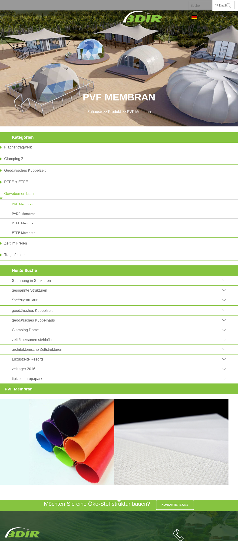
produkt (114, 112)
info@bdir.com (224, 16)
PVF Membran (139, 112)
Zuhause (94, 112)
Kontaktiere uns (175, 504)
